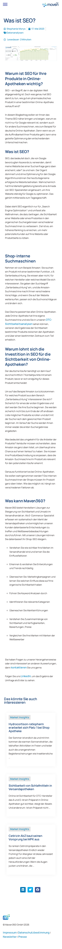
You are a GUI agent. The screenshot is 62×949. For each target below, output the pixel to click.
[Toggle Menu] (5, 4)
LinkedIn (26, 676)
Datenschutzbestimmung (34, 932)
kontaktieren (19, 667)
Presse (22, 936)
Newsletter (10, 936)
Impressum (10, 932)
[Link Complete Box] (31, 739)
